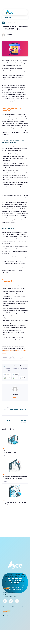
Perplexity (8, 377)
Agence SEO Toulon (8, 615)
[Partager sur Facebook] (17, 357)
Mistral (23, 377)
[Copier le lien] (21, 357)
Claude (16, 374)
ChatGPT (8, 374)
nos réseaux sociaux (8, 350)
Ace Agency (15, 394)
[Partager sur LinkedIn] (13, 357)
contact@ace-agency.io (9, 592)
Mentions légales (19, 606)
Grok (16, 377)
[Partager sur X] (10, 357)
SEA (3, 22)
